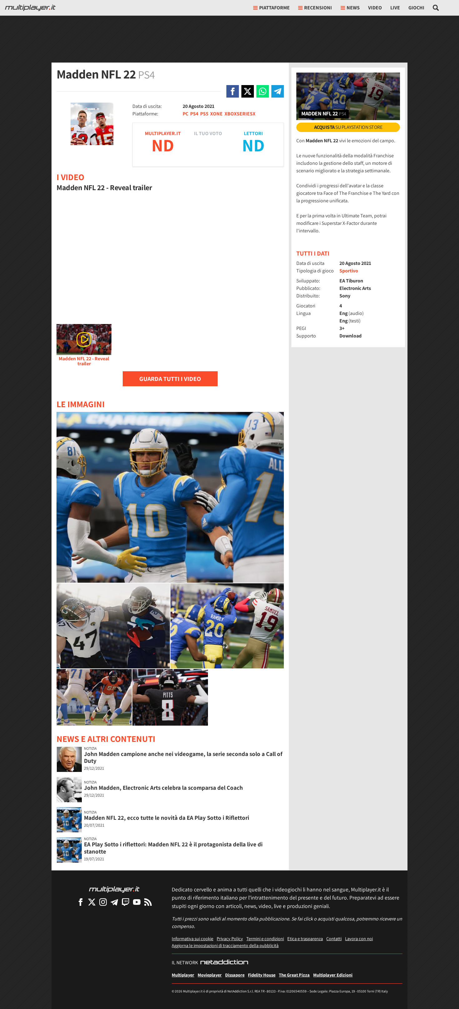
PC (185, 113)
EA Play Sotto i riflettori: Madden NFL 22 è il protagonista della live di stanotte (173, 847)
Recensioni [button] (318, 7)
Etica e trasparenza (305, 938)
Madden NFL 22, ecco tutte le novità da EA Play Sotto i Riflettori (166, 817)
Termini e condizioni (265, 938)
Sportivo (348, 270)
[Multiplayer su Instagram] (103, 902)
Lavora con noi (359, 938)
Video (375, 7)
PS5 (204, 113)
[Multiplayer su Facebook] (80, 902)
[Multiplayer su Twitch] (125, 902)
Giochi (416, 7)
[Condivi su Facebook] (232, 91)
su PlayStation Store (348, 127)
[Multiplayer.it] (30, 8)
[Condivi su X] (247, 91)
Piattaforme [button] (274, 7)
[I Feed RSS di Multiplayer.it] (148, 902)
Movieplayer (210, 975)
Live (395, 7)
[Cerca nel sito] (436, 8)
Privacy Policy (230, 938)
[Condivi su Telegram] (277, 91)
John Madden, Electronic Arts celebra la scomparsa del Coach (163, 787)
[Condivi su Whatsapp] (262, 91)
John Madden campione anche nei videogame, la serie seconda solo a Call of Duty (183, 757)
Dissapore (234, 975)
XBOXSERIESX (240, 113)
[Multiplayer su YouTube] (137, 902)
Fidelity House (261, 975)
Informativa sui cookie (192, 938)
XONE (216, 113)
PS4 (194, 113)
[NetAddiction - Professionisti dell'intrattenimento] (224, 962)
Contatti (334, 938)
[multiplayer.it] (114, 889)
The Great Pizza (294, 975)
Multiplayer (183, 975)
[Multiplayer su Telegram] (114, 902)
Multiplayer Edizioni (333, 975)
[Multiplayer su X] (92, 902)
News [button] (353, 7)
